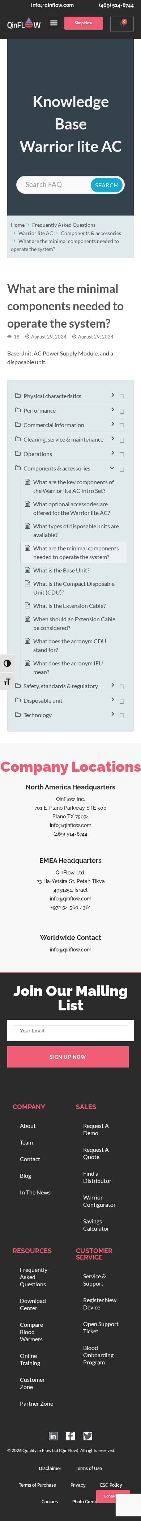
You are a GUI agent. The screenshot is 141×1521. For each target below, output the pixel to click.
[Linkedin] (53, 1436)
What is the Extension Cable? (69, 605)
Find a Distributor (97, 1177)
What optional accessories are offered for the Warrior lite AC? (71, 508)
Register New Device (99, 1303)
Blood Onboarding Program (98, 1355)
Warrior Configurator (99, 1201)
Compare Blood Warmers (31, 1331)
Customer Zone (32, 1383)
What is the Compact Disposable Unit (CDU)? (74, 588)
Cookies (50, 1501)
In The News (35, 1192)
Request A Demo (96, 1129)
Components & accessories (91, 233)
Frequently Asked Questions (63, 225)
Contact (30, 1158)
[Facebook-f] (70, 1436)
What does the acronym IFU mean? (68, 667)
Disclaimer (50, 1468)
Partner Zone (36, 1403)
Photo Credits (85, 1501)
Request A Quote (96, 1153)
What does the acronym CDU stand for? (69, 645)
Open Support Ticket (101, 1327)
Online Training (30, 1359)
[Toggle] (122, 396)
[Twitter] (88, 1436)
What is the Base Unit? (61, 570)
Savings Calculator (96, 1225)
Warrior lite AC (35, 233)
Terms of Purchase (37, 1485)
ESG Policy (111, 1485)
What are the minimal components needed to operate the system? (76, 552)
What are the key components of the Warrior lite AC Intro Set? (73, 486)
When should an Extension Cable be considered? (74, 623)
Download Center (33, 1304)
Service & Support (94, 1280)
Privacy (78, 1485)
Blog (25, 1175)
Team (26, 1142)
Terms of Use (89, 1468)
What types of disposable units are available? (76, 530)
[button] (54, 23)
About (28, 1125)
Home (18, 225)
